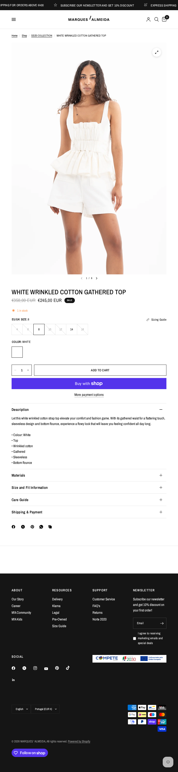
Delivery (57, 599)
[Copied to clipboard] (51, 527)
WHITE (17, 352)
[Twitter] (27, 668)
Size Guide (59, 625)
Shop (24, 35)
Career (16, 605)
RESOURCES (62, 590)
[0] (163, 19)
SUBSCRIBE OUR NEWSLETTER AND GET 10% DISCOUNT (90, 5)
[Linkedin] (17, 680)
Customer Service (103, 599)
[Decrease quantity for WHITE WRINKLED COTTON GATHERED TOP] (15, 370)
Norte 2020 (99, 619)
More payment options (89, 395)
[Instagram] (38, 668)
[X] (24, 527)
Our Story (18, 599)
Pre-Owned (59, 619)
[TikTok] (71, 668)
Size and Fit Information (30, 487)
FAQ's (96, 605)
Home (14, 35)
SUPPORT (100, 590)
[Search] (156, 19)
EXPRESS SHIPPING (156, 5)
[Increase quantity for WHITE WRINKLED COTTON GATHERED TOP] (28, 370)
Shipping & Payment (27, 512)
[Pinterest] (33, 527)
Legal (55, 612)
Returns (97, 612)
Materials (18, 475)
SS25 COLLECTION (41, 35)
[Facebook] (14, 527)
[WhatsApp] (42, 527)
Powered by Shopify (79, 741)
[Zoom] (156, 52)
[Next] (97, 278)
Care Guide (20, 499)
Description (20, 409)
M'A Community (21, 612)
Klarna (56, 605)
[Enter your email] (161, 623)
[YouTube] (49, 668)
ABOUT (17, 590)
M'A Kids (17, 619)
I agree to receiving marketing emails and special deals (150, 638)
